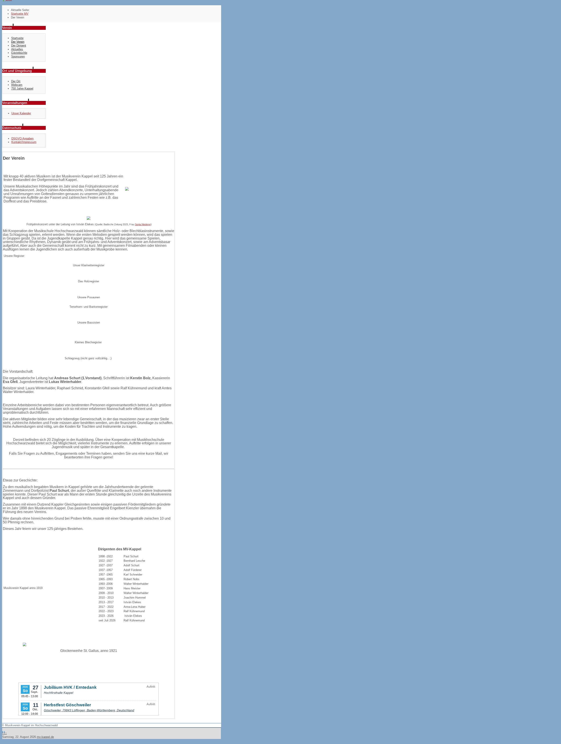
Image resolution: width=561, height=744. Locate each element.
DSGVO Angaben (22, 138)
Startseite (17, 38)
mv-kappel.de (45, 737)
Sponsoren (18, 56)
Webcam (16, 84)
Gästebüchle (19, 52)
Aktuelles (17, 49)
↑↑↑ (4, 733)
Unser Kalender (21, 113)
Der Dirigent (18, 45)
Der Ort (15, 81)
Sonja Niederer (143, 224)
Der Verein (17, 41)
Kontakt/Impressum (23, 142)
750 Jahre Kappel (22, 88)
